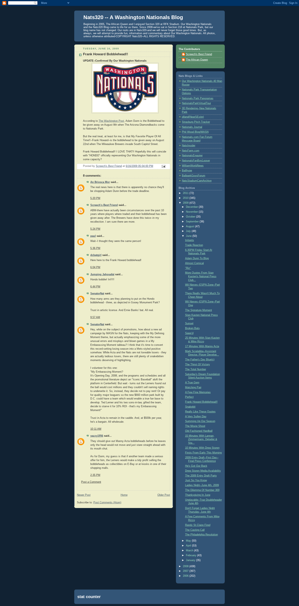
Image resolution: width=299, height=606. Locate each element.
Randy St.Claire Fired (197, 525)
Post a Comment (91, 482)
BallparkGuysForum (193, 175)
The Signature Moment (198, 310)
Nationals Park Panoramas (197, 98)
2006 (186, 575)
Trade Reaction (194, 245)
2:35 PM (95, 475)
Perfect (189, 397)
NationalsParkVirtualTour (196, 103)
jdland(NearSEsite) (193, 116)
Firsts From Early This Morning (203, 452)
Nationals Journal (192, 127)
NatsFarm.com (190, 150)
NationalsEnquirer (192, 155)
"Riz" (188, 268)
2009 (186, 202)
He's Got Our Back (196, 466)
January (191, 560)
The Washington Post (111, 121)
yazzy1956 (96, 435)
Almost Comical (194, 263)
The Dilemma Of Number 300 (202, 490)
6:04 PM (95, 267)
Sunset (189, 323)
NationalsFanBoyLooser (196, 160)
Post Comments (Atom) (107, 502)
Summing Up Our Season (200, 421)
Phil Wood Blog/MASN (195, 132)
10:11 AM (95, 429)
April (189, 545)
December (192, 207)
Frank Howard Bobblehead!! (201, 401)
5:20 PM (95, 198)
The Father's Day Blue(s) (199, 359)
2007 (186, 571)
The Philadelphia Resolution (201, 534)
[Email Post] (163, 166)
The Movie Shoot (195, 426)
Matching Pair (193, 387)
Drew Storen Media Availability (203, 470)
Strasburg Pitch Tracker (196, 122)
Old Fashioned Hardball (199, 431)
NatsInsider (188, 145)
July (189, 231)
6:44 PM (95, 286)
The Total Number (195, 369)
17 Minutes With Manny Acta (202, 346)
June (189, 236)
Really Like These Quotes (200, 411)
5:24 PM (95, 228)
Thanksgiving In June (197, 495)
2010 (186, 198)
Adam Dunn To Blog (197, 258)
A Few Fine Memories (198, 392)
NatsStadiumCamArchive (197, 180)
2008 (186, 566)
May (189, 540)
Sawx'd (189, 333)
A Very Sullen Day (195, 416)
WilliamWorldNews (193, 165)
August (190, 226)
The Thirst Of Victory (197, 364)
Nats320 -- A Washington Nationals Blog (133, 17)
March (190, 550)
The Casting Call (195, 530)
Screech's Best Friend (104, 205)
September (193, 221)
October (191, 216)
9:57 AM (95, 317)
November (192, 211)
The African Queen (197, 59)
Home (124, 495)
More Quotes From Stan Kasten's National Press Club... (200, 276)
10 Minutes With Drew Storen (202, 447)
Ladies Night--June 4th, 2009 (202, 485)
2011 (186, 193)
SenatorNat (97, 293)
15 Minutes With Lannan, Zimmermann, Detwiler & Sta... (201, 439)
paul (93, 236)
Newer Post (84, 495)
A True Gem (192, 382)
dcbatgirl (95, 255)
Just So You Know (196, 480)
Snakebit (190, 406)
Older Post (163, 495)
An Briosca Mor (100, 182)
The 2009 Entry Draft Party (201, 475)
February (191, 555)
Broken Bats (192, 328)
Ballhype (187, 170)
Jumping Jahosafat (102, 274)
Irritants (189, 240)
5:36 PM (95, 248)
